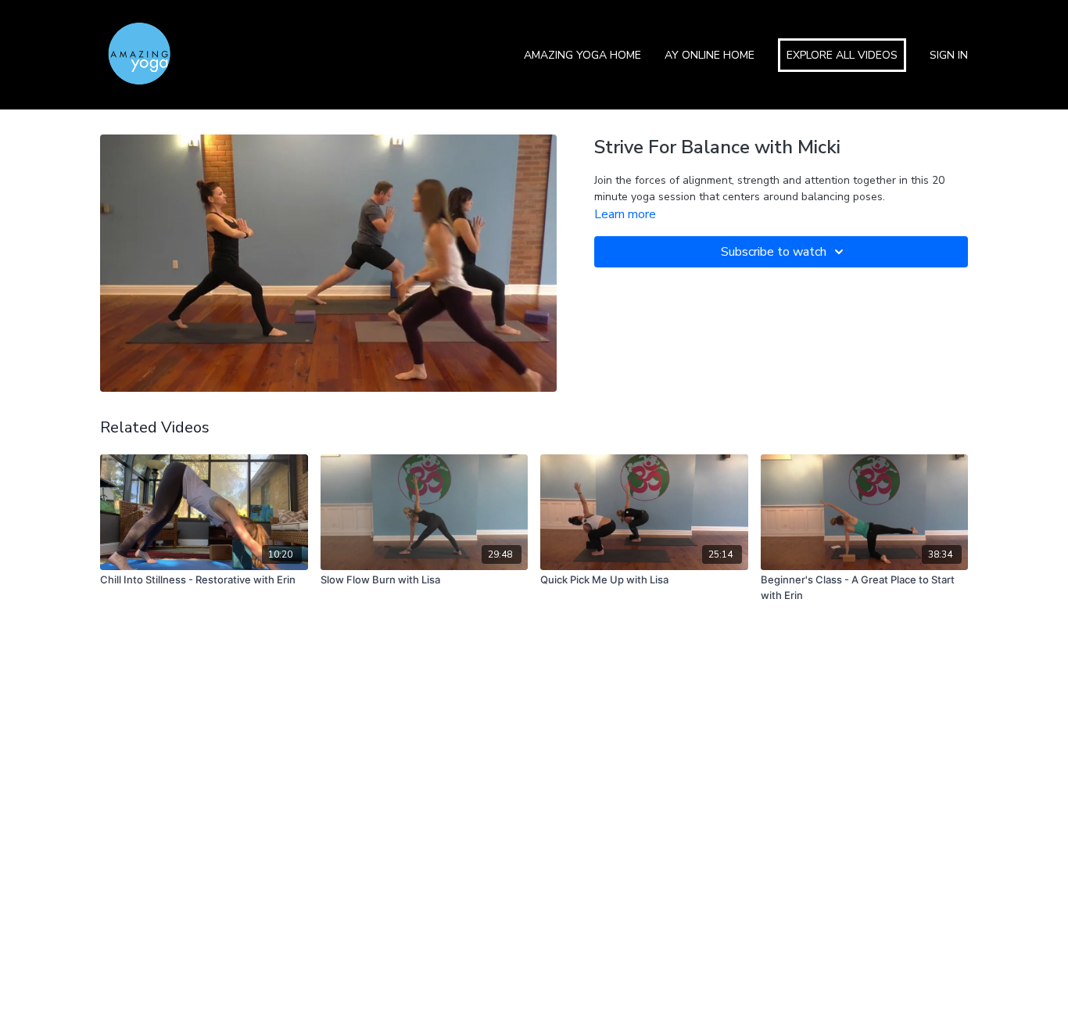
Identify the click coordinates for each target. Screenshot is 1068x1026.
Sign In (949, 55)
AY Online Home (709, 55)
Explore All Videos (842, 55)
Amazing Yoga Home (582, 55)
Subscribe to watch (773, 251)
